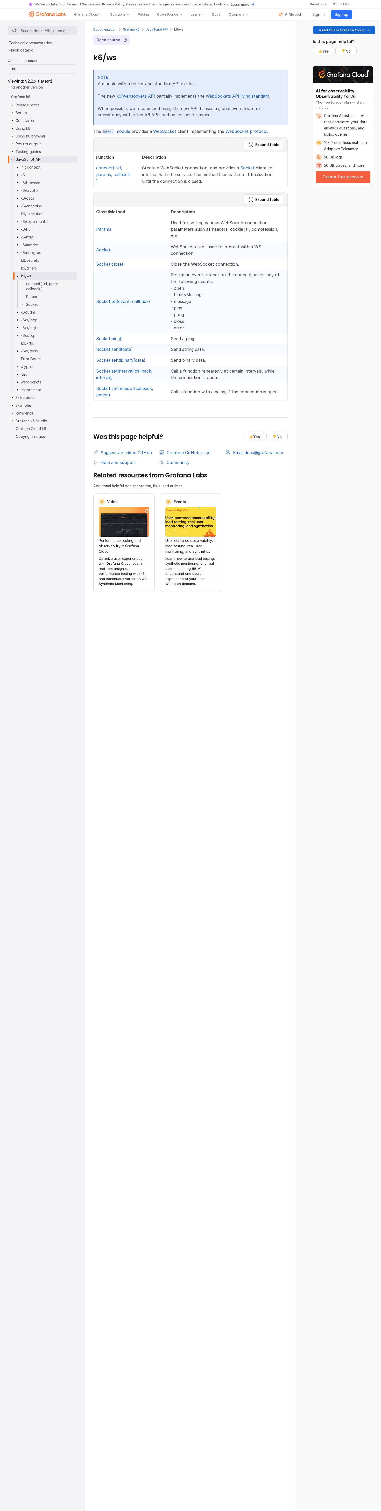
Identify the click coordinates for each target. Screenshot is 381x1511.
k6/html (27, 229)
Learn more (240, 4)
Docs (216, 14)
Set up (21, 113)
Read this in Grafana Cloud (341, 30)
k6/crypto (29, 190)
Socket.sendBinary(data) (120, 360)
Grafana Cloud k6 (31, 428)
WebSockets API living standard (237, 96)
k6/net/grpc (31, 252)
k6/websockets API (135, 96)
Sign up (341, 14)
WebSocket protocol (246, 131)
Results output (28, 144)
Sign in (318, 14)
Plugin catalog (21, 50)
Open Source (167, 14)
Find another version (25, 87)
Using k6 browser (30, 136)
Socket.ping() (109, 338)
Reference (24, 413)
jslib (24, 374)
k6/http (27, 237)
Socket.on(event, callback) (123, 301)
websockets (31, 382)
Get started (26, 120)
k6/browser (30, 182)
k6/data (27, 198)
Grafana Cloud (86, 14)
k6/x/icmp (29, 320)
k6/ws (26, 276)
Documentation (104, 29)
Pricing (143, 14)
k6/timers (29, 268)
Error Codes (31, 359)
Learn (195, 14)
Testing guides (28, 151)
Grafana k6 (131, 29)
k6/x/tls (27, 343)
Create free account (343, 176)
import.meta (31, 390)
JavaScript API (157, 29)
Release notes (28, 105)
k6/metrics (30, 245)
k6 (23, 175)
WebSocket (164, 131)
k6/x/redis (29, 351)
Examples (24, 405)
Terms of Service (80, 4)
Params (103, 229)
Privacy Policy (113, 4)
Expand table (267, 144)
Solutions (117, 14)
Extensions (25, 397)
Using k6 (23, 128)
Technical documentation (30, 43)
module (116, 131)
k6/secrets (30, 260)
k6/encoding (31, 206)
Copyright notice (30, 436)
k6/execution (32, 214)
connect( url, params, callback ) (113, 174)
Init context (31, 167)
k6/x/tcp (28, 335)
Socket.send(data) (114, 349)
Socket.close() (110, 264)
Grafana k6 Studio (31, 421)
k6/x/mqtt (29, 327)
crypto (26, 366)
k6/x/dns (28, 312)
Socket (247, 167)
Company (236, 14)
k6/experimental (34, 221)
